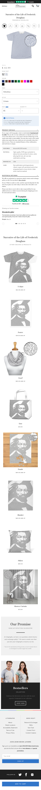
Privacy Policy (10, 733)
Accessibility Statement (10, 727)
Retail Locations (10, 725)
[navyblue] (3, 81)
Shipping (10, 175)
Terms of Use (10, 730)
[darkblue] (12, 81)
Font (3, 88)
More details (22, 180)
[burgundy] (9, 81)
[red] (31, 81)
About (10, 722)
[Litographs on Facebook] (26, 775)
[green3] (18, 81)
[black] (3, 84)
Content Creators (31, 733)
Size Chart (31, 727)
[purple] (28, 81)
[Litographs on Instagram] (32, 775)
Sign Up (21, 761)
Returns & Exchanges (30, 722)
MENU (4, 6)
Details (8, 130)
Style (4, 97)
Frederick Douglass (20, 20)
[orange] (21, 81)
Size (3, 106)
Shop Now (21, 703)
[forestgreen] (15, 81)
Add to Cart (20, 784)
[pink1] (24, 81)
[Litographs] (20, 5)
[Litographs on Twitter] (20, 775)
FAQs (31, 725)
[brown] (6, 81)
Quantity (23, 106)
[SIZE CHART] (7, 107)
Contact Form (31, 730)
